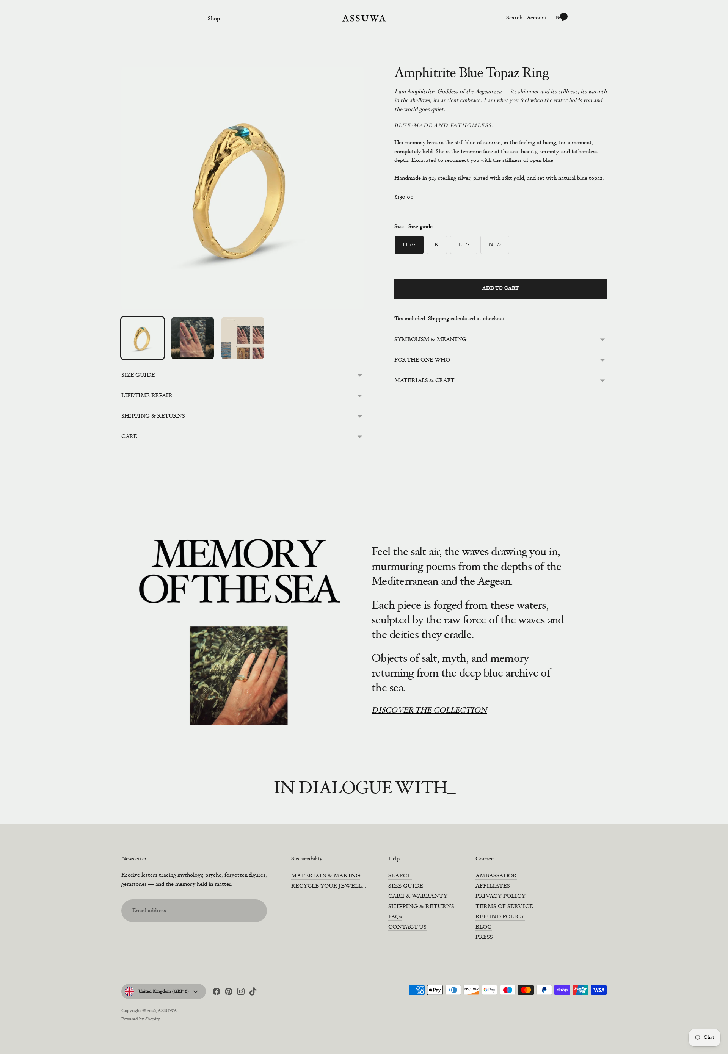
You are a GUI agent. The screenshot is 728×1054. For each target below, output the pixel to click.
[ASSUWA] (364, 18)
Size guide (420, 227)
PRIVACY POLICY (500, 896)
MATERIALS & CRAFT (424, 381)
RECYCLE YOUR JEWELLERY (332, 886)
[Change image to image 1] (142, 338)
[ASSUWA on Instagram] (240, 993)
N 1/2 (494, 245)
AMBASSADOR (496, 876)
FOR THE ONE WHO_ (423, 360)
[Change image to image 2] (192, 338)
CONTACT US (407, 927)
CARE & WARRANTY (418, 896)
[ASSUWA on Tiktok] (252, 993)
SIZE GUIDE (138, 375)
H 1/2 (409, 245)
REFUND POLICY (500, 917)
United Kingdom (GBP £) (163, 991)
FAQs (395, 917)
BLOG (483, 927)
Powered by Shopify (140, 1019)
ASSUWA (167, 1011)
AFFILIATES (492, 886)
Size (399, 227)
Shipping (438, 319)
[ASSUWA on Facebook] (216, 993)
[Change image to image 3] (242, 338)
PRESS (484, 937)
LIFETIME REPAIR (146, 396)
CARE (129, 437)
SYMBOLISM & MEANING (430, 340)
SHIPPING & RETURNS (153, 416)
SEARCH (400, 876)
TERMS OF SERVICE (504, 907)
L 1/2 (463, 245)
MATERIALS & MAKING (325, 876)
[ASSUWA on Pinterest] (228, 993)
